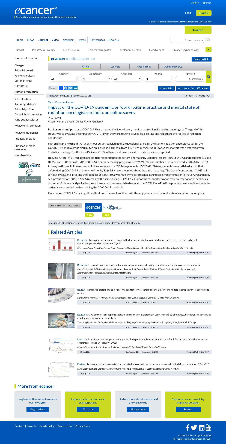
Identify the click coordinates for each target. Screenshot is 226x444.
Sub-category (95, 73)
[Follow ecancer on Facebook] (188, 427)
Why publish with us (26, 119)
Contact (19, 426)
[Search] (209, 40)
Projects (32, 426)
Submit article (22, 99)
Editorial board (23, 70)
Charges (19, 65)
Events (82, 39)
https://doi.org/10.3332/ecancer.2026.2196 (141, 277)
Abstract (189, 95)
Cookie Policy (46, 426)
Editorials (115, 66)
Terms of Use (64, 426)
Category (64, 73)
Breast (20, 49)
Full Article (200, 95)
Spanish (207, 2)
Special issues (144, 66)
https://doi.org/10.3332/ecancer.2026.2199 (141, 253)
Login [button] (188, 12)
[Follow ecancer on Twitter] (194, 427)
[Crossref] (35, 164)
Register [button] (204, 12)
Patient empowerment (72, 222)
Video (55, 39)
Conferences (97, 39)
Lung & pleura (71, 49)
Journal (43, 39)
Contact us (21, 85)
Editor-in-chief (23, 80)
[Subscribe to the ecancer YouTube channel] (208, 427)
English (195, 2)
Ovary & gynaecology (186, 49)
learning (68, 39)
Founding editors (24, 75)
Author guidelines (25, 104)
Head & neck (157, 49)
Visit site (88, 409)
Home (19, 39)
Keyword (190, 73)
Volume (158, 73)
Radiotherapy (133, 222)
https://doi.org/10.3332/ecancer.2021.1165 (70, 95)
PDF (208, 95)
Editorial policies (24, 109)
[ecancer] (36, 10)
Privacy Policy (82, 426)
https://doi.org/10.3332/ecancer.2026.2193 (141, 327)
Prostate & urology (43, 49)
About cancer (138, 409)
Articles (86, 66)
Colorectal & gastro (100, 49)
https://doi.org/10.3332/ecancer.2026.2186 (141, 373)
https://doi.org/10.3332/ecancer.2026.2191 (141, 302)
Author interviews (173, 66)
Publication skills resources (24, 147)
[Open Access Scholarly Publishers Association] (23, 164)
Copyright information (28, 114)
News (30, 39)
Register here (37, 409)
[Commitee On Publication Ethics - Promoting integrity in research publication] (29, 179)
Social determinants (115, 222)
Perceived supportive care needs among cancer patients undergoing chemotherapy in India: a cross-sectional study (144, 265)
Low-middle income (94, 222)
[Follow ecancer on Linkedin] (201, 427)
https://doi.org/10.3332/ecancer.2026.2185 (141, 352)
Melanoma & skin (130, 49)
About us (114, 39)
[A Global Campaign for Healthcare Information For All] (29, 172)
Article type (126, 73)
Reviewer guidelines (26, 132)
